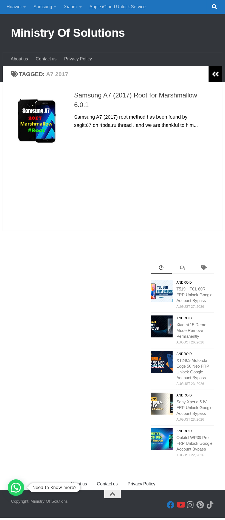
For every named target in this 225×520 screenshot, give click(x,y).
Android (184, 282)
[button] (16, 487)
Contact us (46, 59)
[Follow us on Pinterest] (200, 505)
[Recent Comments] (182, 268)
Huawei (14, 6)
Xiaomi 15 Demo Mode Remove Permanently (191, 330)
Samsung (42, 6)
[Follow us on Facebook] (171, 505)
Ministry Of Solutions (68, 32)
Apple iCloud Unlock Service (117, 6)
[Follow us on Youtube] (180, 505)
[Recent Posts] (161, 268)
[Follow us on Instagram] (190, 505)
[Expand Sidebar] (215, 74)
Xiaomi (71, 6)
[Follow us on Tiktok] (210, 505)
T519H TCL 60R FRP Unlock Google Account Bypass (194, 295)
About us (19, 59)
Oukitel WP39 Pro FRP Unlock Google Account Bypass (194, 443)
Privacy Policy (78, 59)
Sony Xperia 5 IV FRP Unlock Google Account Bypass (194, 407)
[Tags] (203, 268)
